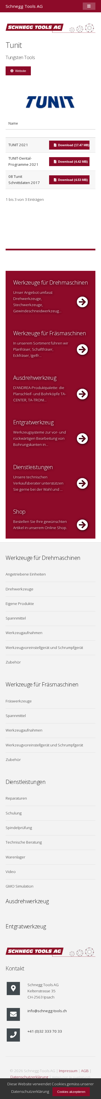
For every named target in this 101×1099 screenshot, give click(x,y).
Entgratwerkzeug (26, 926)
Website (20, 71)
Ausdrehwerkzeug (27, 901)
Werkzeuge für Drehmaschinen (43, 558)
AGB (85, 1070)
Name (13, 123)
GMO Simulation (19, 886)
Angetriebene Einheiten (26, 574)
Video (11, 871)
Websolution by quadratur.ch (71, 1077)
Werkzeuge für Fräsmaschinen (42, 684)
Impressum (68, 1070)
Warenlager (15, 857)
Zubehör (13, 662)
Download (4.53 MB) (73, 179)
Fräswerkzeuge (19, 701)
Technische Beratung (24, 842)
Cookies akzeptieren (71, 1091)
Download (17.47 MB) (73, 145)
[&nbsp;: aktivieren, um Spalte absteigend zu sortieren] (71, 125)
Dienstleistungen (25, 782)
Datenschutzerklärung (29, 1076)
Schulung (14, 813)
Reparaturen (16, 798)
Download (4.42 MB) (73, 161)
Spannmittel (16, 618)
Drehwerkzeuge (19, 589)
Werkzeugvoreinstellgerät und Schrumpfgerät (44, 647)
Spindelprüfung (19, 827)
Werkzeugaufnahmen (24, 632)
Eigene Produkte (20, 603)
